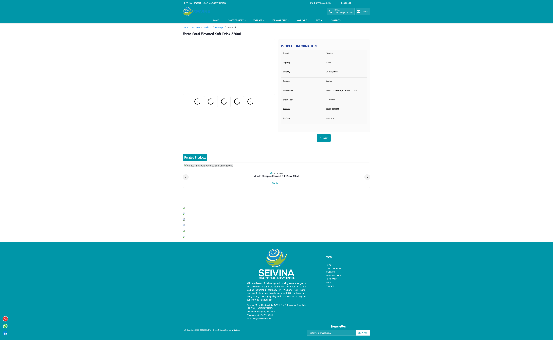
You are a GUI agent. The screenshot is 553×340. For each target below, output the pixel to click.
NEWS (319, 20)
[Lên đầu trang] (544, 320)
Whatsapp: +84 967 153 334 (260, 315)
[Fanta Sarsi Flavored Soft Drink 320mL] (229, 67)
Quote (324, 138)
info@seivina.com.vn (320, 2)
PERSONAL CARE (279, 20)
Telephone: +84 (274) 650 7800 (261, 311)
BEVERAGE (257, 20)
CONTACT (335, 20)
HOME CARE (301, 20)
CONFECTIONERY (235, 20)
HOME (216, 20)
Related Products (195, 157)
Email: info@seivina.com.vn (259, 318)
